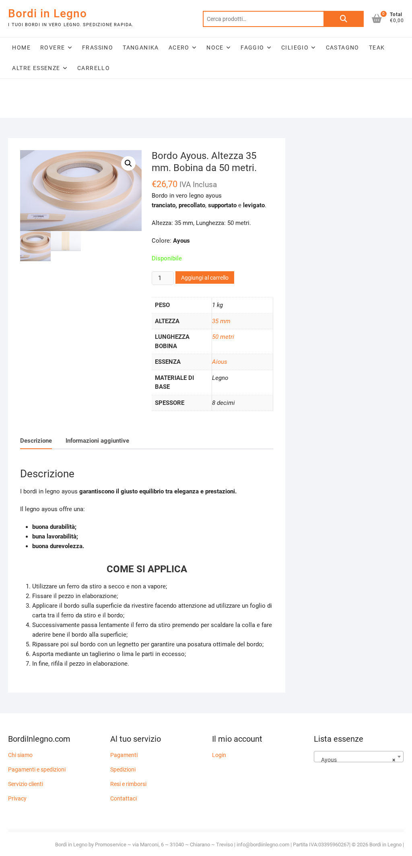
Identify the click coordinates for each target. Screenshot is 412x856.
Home (21, 47)
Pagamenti (124, 755)
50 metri (223, 336)
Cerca (343, 19)
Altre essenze (36, 68)
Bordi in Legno (47, 13)
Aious (219, 361)
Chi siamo (20, 755)
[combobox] (359, 756)
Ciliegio (295, 47)
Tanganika (141, 47)
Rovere (52, 47)
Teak (377, 47)
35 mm (221, 321)
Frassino (97, 47)
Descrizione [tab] (36, 440)
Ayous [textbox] (356, 760)
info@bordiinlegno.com (263, 845)
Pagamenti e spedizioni (37, 769)
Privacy (17, 798)
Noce (215, 47)
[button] (128, 163)
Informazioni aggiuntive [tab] (97, 440)
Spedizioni (123, 769)
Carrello (93, 68)
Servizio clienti (25, 784)
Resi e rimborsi (128, 784)
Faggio (252, 47)
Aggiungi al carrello (205, 277)
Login (219, 755)
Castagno (342, 47)
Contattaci (123, 798)
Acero (179, 47)
